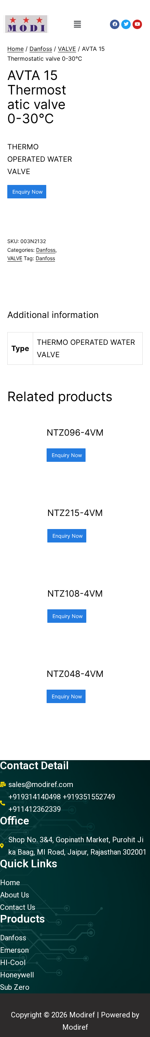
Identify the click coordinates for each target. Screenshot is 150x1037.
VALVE (67, 48)
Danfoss (40, 48)
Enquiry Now (27, 192)
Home (15, 48)
